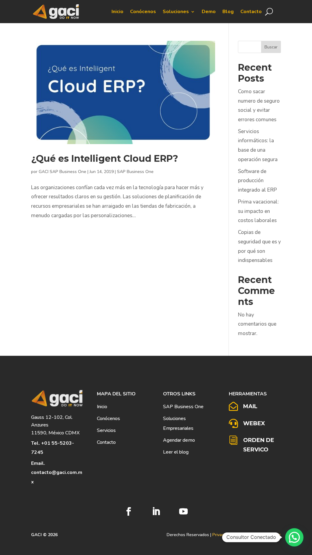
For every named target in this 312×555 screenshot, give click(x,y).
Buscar (271, 47)
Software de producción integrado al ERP (257, 180)
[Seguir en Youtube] (183, 511)
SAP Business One (135, 172)
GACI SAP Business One (62, 172)
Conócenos (143, 11)
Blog (228, 11)
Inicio (117, 11)
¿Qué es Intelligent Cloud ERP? (104, 158)
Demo (209, 11)
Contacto (251, 11)
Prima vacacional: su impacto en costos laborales (258, 211)
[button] (294, 537)
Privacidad (222, 535)
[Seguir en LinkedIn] (156, 511)
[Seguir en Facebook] (128, 511)
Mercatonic (270, 535)
